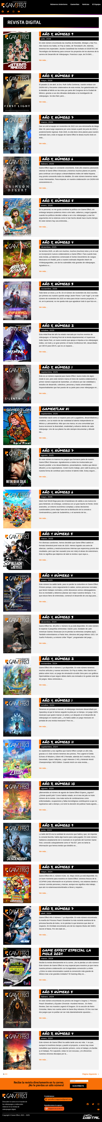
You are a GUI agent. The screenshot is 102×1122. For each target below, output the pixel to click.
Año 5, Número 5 (57, 200)
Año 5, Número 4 (57, 242)
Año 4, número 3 (57, 617)
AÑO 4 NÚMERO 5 (57, 534)
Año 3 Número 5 (57, 992)
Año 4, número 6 (57, 492)
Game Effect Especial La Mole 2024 (66, 951)
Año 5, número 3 (57, 284)
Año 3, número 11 (58, 742)
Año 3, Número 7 (57, 908)
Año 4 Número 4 (57, 575)
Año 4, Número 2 (58, 658)
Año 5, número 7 (57, 117)
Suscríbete (78, 1086)
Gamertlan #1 (55, 409)
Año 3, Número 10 (58, 783)
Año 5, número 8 (57, 75)
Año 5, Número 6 (57, 159)
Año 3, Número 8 (57, 867)
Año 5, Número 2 (58, 325)
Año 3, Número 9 (57, 825)
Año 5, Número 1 (57, 367)
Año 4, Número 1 (57, 700)
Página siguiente (90, 1074)
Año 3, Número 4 (57, 1033)
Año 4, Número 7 (57, 450)
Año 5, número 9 (57, 34)
